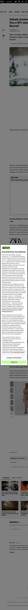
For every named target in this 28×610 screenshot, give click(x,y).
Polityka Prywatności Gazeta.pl (9, 309)
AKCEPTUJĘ (14, 362)
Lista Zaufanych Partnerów (18, 352)
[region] (14, 305)
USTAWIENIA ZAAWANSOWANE (14, 357)
